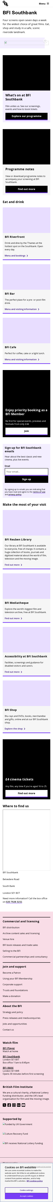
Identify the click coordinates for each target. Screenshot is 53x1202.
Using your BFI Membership (17, 978)
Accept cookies (26, 1196)
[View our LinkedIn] (18, 1105)
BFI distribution (11, 927)
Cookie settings (26, 1190)
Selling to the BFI (12, 950)
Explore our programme (26, 116)
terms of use (39, 492)
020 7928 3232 (14, 901)
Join (26, 431)
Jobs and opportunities (15, 1023)
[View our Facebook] (9, 1105)
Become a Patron (12, 972)
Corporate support (12, 984)
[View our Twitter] (4, 1105)
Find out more (26, 189)
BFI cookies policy (35, 1181)
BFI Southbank (11, 1056)
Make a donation (11, 996)
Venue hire (8, 939)
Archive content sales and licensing (21, 933)
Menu (42, 3)
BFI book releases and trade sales (20, 945)
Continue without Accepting (40, 1167)
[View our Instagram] (14, 1105)
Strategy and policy (13, 1012)
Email (7, 465)
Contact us (8, 1029)
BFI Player (9, 1048)
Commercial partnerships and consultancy (25, 956)
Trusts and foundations (15, 990)
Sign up (26, 479)
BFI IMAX (8, 1067)
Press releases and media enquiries (21, 1017)
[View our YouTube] (23, 1105)
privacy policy (15, 494)
